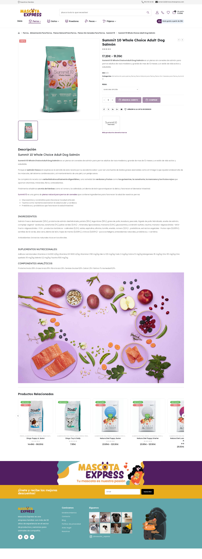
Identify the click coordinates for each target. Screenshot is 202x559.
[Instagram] (32, 537)
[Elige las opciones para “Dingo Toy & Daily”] (73, 416)
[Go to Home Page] (19, 33)
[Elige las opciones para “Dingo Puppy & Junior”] (35, 416)
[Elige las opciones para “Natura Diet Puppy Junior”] (110, 416)
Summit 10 (22, 194)
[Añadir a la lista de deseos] (30, 416)
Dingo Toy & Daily (72, 438)
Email (121, 109)
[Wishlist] (168, 12)
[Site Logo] (30, 12)
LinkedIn (113, 109)
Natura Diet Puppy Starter (148, 438)
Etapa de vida (124, 436)
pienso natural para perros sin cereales (59, 194)
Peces (92, 21)
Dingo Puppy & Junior (36, 438)
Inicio (19, 21)
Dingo (77, 436)
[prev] (178, 40)
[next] (182, 40)
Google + (117, 109)
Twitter (108, 109)
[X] (26, 537)
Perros (36, 21)
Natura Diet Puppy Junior (110, 438)
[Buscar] (148, 12)
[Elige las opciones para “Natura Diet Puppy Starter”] (147, 416)
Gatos (54, 21)
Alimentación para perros (121, 76)
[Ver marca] (111, 123)
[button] (18, 416)
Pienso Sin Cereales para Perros (166, 76)
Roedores (74, 21)
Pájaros (110, 21)
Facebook (104, 109)
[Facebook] (20, 537)
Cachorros (116, 436)
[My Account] (157, 12)
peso (104, 84)
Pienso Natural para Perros (145, 76)
